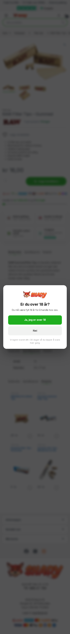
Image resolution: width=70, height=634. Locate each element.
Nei (35, 330)
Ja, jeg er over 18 (35, 319)
